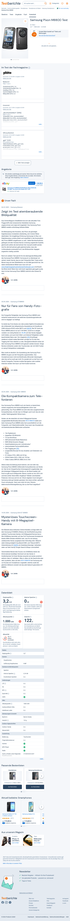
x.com (64, 903)
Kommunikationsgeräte (13, 8)
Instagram (66, 898)
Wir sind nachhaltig (64, 8)
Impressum (31, 917)
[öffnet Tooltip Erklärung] (29, 68)
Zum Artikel (15, 843)
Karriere (31, 905)
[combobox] (33, 3)
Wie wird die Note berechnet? (47, 35)
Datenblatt (32, 14)
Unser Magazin (51, 903)
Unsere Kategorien (34, 910)
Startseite (3, 8)
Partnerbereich (33, 907)
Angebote (18, 14)
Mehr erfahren (24, 177)
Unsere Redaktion (34, 901)
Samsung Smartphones (48, 8)
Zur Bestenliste (14, 787)
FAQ (48, 901)
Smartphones (24, 8)
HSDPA (29, 328)
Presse (31, 903)
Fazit (25, 14)
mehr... (41, 124)
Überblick (4, 14)
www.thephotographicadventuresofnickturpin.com (17, 267)
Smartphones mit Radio (35, 8)
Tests (11, 14)
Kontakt (49, 907)
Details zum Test (7, 78)
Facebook (65, 901)
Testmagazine (51, 898)
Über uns (31, 898)
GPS (28, 337)
